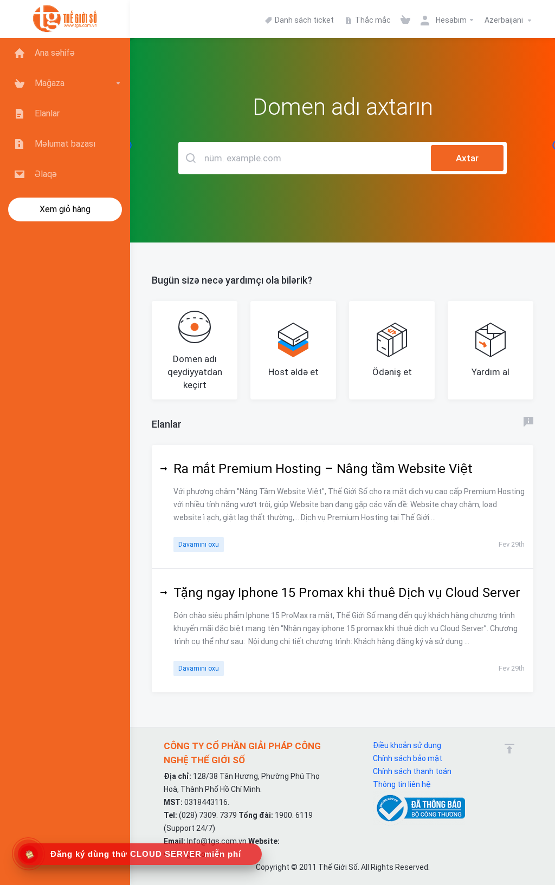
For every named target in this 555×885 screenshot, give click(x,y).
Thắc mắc (372, 20)
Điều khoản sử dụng (407, 745)
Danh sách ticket (303, 20)
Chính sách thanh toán (412, 771)
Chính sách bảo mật (407, 758)
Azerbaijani (505, 20)
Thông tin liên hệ (402, 784)
